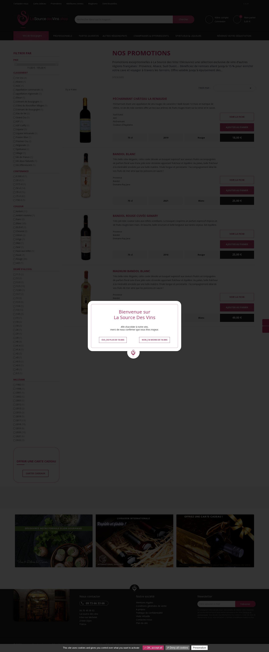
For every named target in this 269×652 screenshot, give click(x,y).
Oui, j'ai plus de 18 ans (112, 340)
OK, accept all (154, 647)
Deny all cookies (178, 647)
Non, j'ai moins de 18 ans (154, 340)
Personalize (199, 647)
